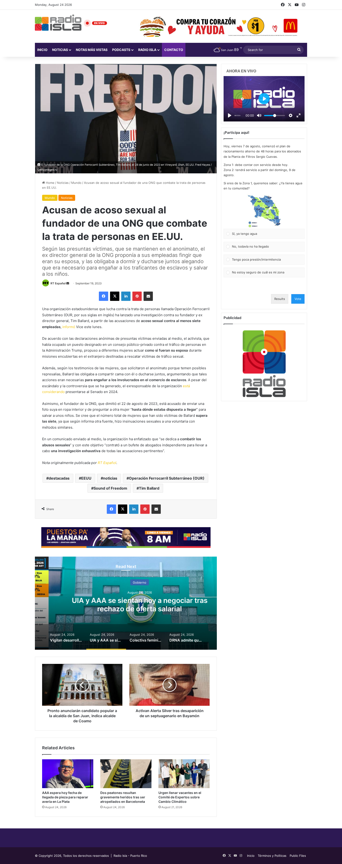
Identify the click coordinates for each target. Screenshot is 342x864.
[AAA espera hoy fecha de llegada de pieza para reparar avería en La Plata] (67, 773)
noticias (110, 478)
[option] (126, 603)
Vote (298, 299)
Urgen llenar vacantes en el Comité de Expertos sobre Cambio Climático (179, 797)
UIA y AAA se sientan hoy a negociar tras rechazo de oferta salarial (126, 604)
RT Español (58, 283)
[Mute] (259, 115)
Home (49, 183)
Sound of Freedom (110, 488)
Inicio (42, 50)
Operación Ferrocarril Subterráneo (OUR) (167, 478)
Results (279, 299)
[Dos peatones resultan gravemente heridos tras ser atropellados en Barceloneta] (125, 773)
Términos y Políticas (272, 855)
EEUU (86, 478)
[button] (264, 211)
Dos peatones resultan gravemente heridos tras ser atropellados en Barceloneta (122, 797)
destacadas (59, 478)
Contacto (173, 50)
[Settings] (290, 115)
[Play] (229, 115)
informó (68, 327)
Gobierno (126, 582)
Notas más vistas (91, 50)
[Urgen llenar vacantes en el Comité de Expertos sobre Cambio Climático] (184, 773)
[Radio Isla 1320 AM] (58, 22)
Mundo (76, 183)
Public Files (298, 855)
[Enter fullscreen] (298, 115)
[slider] (238, 115)
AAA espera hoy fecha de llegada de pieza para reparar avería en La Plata (65, 797)
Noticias (60, 50)
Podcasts (121, 50)
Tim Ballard (149, 488)
